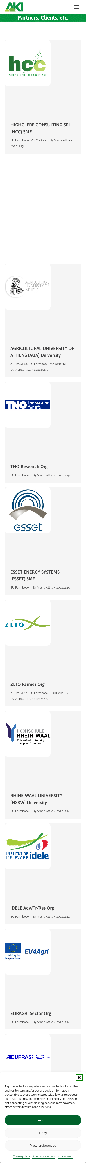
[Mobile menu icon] (76, 6)
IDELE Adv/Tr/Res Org (32, 907)
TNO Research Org (29, 466)
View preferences (43, 1145)
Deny (43, 1133)
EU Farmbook (19, 140)
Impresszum (65, 1156)
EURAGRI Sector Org (30, 1013)
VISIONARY (38, 140)
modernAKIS (58, 364)
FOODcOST (58, 693)
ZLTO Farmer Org (27, 684)
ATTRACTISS (19, 364)
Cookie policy (21, 1156)
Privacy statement (43, 1156)
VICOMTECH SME (28, 242)
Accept (43, 1120)
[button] (79, 1077)
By (60, 140)
